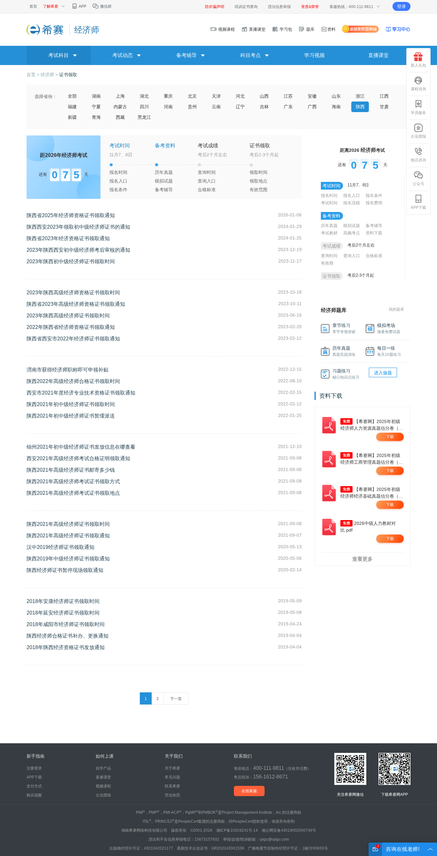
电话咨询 (418, 160)
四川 (144, 106)
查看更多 (362, 559)
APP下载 (418, 207)
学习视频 (314, 55)
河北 (240, 96)
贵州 (192, 106)
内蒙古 (120, 106)
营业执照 (172, 795)
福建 (72, 106)
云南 (216, 106)
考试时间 (329, 202)
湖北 (144, 96)
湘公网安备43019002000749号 (289, 830)
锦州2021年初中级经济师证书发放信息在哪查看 (81, 447)
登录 (401, 6)
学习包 (285, 29)
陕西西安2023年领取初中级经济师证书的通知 (78, 227)
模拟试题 (164, 180)
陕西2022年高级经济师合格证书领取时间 (73, 381)
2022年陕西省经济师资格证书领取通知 (71, 327)
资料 (331, 29)
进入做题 (383, 372)
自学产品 (103, 768)
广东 (288, 106)
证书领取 (68, 74)
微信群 (105, 6)
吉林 (264, 106)
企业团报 (418, 136)
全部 (72, 96)
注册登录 (34, 768)
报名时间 (118, 172)
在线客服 (249, 791)
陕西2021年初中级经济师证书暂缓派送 (71, 416)
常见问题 (172, 777)
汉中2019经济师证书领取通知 (60, 547)
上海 (120, 96)
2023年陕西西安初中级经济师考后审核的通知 (78, 250)
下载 (390, 437)
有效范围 (258, 189)
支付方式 (34, 786)
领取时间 (258, 172)
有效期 (327, 263)
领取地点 (258, 180)
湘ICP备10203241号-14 (237, 830)
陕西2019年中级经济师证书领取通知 (68, 558)
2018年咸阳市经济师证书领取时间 (66, 624)
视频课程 (226, 29)
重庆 (168, 96)
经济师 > (50, 74)
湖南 (96, 96)
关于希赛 (172, 768)
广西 (312, 106)
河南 (168, 106)
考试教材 (329, 233)
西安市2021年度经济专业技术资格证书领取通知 (81, 392)
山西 (264, 96)
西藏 (120, 117)
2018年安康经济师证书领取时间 (63, 601)
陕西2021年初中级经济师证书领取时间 (71, 404)
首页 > (34, 74)
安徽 (312, 96)
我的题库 (396, 309)
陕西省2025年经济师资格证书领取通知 (71, 215)
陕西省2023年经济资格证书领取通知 (68, 238)
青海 (96, 117)
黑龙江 (144, 117)
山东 (336, 96)
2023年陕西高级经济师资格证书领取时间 (73, 292)
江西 (384, 96)
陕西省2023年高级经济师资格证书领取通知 (76, 304)
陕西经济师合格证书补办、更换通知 (67, 636)
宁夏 (96, 106)
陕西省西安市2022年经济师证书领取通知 (73, 338)
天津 (216, 96)
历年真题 (164, 172)
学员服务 (418, 112)
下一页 (176, 699)
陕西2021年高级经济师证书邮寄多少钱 (71, 470)
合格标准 (207, 189)
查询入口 (207, 180)
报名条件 (118, 189)
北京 (192, 96)
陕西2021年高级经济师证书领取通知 (68, 535)
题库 (309, 29)
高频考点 (351, 233)
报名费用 (374, 202)
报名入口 (118, 180)
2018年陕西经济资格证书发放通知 (66, 647)
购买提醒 (34, 795)
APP (82, 6)
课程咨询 (418, 89)
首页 (33, 6)
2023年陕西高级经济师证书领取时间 (68, 315)
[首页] (46, 29)
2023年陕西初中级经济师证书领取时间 (71, 261)
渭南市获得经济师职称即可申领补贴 (67, 369)
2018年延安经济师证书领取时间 (63, 613)
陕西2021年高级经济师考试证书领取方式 (73, 481)
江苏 (288, 96)
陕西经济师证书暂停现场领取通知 (65, 570)
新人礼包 (418, 65)
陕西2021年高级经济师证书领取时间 (68, 524)
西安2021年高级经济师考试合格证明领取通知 (78, 458)
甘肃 (384, 106)
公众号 (418, 184)
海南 (336, 106)
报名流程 (351, 202)
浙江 (360, 96)
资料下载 (374, 233)
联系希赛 (172, 786)
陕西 (360, 106)
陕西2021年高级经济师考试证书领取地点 (73, 493)
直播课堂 (257, 29)
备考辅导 (164, 189)
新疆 (72, 117)
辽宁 (240, 106)
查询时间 (207, 172)
